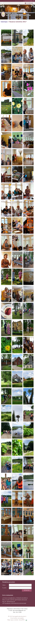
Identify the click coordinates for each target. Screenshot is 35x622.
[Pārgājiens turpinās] (6, 430)
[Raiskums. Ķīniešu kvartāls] (28, 379)
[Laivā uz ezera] (17, 482)
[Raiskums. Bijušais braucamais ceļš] (6, 379)
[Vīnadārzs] (6, 447)
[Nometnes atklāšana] (6, 72)
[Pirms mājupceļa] (6, 567)
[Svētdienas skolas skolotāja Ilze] (6, 260)
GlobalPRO (22, 620)
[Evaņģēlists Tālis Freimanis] (17, 499)
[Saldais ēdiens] (6, 311)
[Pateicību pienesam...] (6, 140)
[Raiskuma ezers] (17, 396)
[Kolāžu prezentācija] (28, 225)
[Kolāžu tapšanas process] (6, 208)
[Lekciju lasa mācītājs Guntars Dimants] (28, 72)
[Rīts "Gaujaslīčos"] (17, 89)
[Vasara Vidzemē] (6, 413)
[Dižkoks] (28, 396)
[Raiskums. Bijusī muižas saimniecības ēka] (17, 362)
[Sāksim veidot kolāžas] (28, 191)
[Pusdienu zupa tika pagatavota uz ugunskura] (28, 260)
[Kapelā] (28, 106)
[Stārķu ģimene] (17, 413)
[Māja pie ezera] (17, 345)
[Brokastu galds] (6, 123)
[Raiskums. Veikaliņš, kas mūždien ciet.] (6, 362)
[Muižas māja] (17, 328)
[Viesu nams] (17, 379)
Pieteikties (26, 590)
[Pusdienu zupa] (28, 277)
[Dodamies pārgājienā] (17, 311)
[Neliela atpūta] (28, 413)
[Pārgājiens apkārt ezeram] (6, 396)
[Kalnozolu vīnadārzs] (28, 430)
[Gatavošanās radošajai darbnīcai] (6, 174)
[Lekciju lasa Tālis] (28, 499)
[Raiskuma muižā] (28, 328)
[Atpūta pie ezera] (28, 464)
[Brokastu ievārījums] (17, 123)
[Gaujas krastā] (28, 38)
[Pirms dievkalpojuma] (17, 533)
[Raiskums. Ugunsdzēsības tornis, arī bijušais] (28, 362)
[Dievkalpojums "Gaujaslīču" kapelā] (28, 533)
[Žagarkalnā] (6, 499)
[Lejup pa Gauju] (6, 55)
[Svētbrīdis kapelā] (28, 140)
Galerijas (4, 22)
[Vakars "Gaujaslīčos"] (6, 533)
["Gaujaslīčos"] (17, 55)
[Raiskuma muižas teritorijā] (28, 311)
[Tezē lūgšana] (6, 516)
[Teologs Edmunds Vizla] (17, 157)
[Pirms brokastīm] (28, 123)
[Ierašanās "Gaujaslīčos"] (17, 38)
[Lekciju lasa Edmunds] (28, 157)
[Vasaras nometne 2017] (6, 38)
